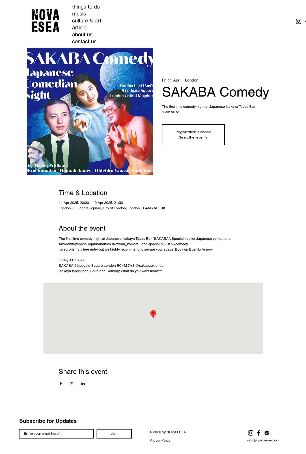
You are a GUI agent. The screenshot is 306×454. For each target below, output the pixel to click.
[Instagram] (298, 21)
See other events (193, 137)
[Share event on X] (72, 383)
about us (82, 34)
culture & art (84, 21)
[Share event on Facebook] (61, 383)
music (79, 14)
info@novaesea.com (264, 440)
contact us (84, 41)
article (79, 27)
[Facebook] (258, 432)
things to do (84, 7)
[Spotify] (266, 432)
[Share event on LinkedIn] (83, 383)
